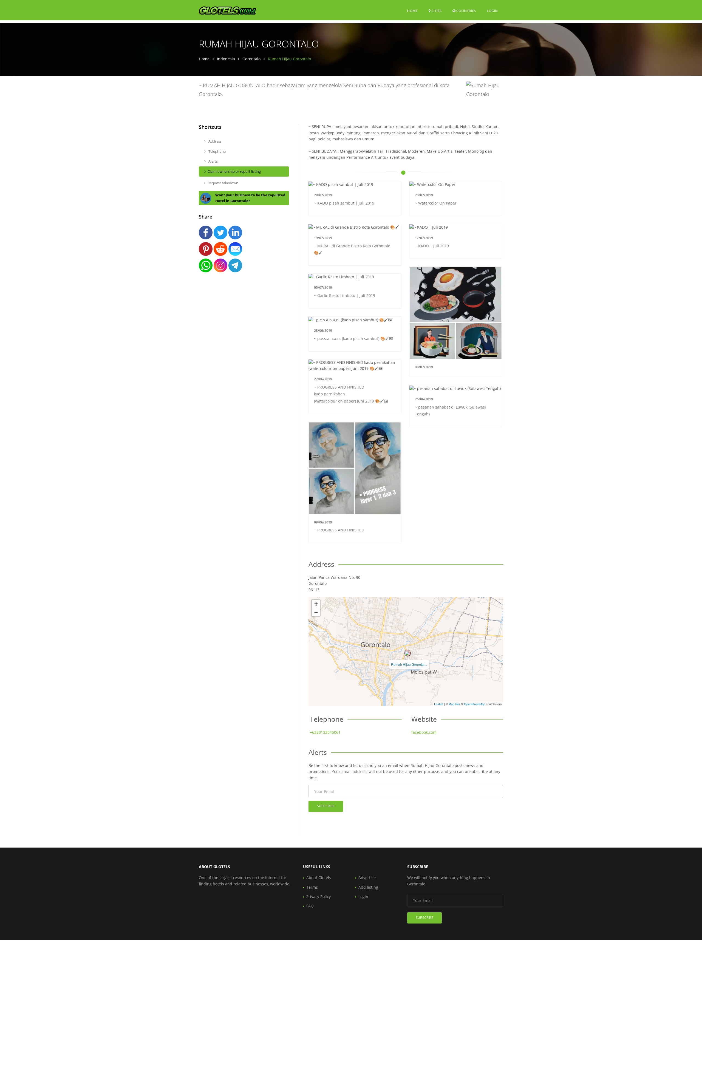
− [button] (316, 612)
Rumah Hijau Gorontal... (409, 664)
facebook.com (424, 732)
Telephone (217, 151)
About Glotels (318, 877)
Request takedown (223, 182)
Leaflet (438, 704)
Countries (465, 10)
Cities (436, 10)
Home (412, 10)
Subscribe (326, 806)
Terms (312, 887)
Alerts (213, 161)
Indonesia (226, 58)
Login (492, 10)
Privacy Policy (318, 896)
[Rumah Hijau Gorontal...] (407, 653)
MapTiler (454, 704)
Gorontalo (251, 58)
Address (215, 141)
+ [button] (316, 604)
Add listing (368, 887)
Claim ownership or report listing (234, 171)
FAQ (310, 905)
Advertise (367, 877)
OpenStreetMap (474, 704)
